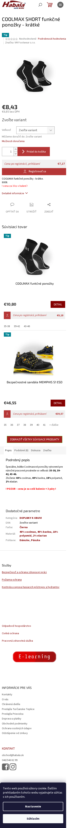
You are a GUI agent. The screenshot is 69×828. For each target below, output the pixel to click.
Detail (58, 304)
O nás (5, 699)
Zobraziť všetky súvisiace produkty (34, 439)
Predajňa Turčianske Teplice (18, 709)
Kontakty (7, 694)
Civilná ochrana (10, 633)
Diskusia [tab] (35, 450)
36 (11, 425)
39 (31, 425)
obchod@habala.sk (13, 755)
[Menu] (60, 5)
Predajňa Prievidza (12, 714)
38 (24, 425)
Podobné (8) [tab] (21, 450)
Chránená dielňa (11, 704)
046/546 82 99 (9, 760)
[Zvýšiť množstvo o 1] (15, 149)
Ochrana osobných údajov (17, 728)
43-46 (27, 326)
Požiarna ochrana (12, 580)
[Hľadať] (40, 5)
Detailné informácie (13, 193)
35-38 (7, 326)
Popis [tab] (8, 450)
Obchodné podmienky (14, 724)
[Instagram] (12, 766)
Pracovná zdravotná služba (17, 641)
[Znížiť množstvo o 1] (15, 154)
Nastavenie (33, 806)
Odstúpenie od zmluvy (15, 733)
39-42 (17, 326)
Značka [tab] (47, 450)
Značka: (20, 43)
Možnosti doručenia (13, 141)
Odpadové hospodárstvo (16, 626)
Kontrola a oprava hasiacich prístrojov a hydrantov (30, 587)
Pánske (35, 540)
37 (18, 425)
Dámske (25, 540)
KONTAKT (8, 748)
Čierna (24, 527)
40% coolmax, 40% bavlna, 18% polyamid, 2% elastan (39, 533)
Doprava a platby (11, 719)
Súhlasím (33, 819)
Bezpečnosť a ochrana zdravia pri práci (24, 572)
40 (37, 425)
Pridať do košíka (36, 151)
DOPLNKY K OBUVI (31, 518)
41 (44, 425)
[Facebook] (5, 766)
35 (5, 425)
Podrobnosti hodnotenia (52, 39)
